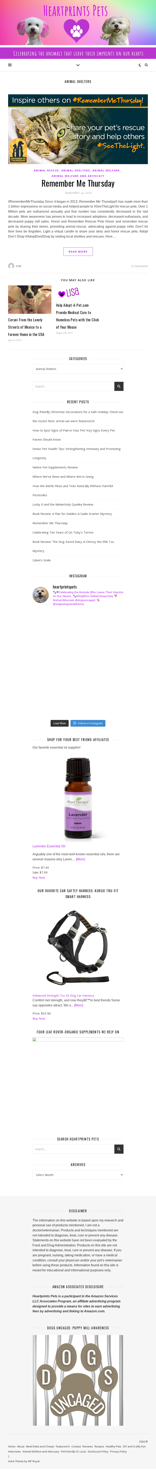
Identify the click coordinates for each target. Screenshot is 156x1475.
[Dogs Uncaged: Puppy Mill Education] (77, 1380)
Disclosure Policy (98, 1451)
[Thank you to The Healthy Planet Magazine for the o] (40, 668)
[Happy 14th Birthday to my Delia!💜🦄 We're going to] (86, 679)
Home (11, 1446)
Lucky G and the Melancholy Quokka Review (62, 504)
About (20, 1446)
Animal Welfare (106, 170)
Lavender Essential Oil (48, 846)
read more (78, 251)
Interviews (14, 1451)
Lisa (18, 266)
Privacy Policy (118, 1451)
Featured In (63, 1446)
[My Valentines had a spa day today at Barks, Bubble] (86, 690)
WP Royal (33, 1461)
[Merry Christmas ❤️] (86, 625)
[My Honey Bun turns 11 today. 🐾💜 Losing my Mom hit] (40, 647)
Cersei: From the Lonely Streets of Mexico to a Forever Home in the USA (26, 327)
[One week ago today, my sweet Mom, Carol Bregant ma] (86, 647)
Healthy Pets (113, 1446)
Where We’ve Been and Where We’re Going (63, 476)
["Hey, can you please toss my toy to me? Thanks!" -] (40, 679)
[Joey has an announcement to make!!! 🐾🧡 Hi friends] (40, 615)
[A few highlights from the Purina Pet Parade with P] (40, 701)
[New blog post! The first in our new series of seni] (86, 658)
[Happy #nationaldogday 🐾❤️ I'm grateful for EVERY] (40, 636)
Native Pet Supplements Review (55, 467)
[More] (80, 859)
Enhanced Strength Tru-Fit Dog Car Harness (63, 995)
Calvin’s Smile (41, 560)
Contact (76, 1446)
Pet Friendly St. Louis (73, 1451)
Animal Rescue (46, 170)
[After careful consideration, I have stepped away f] (86, 615)
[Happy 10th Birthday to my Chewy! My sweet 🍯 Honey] (86, 668)
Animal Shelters (75, 170)
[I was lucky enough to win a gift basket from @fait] (40, 658)
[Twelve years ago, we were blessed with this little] (86, 701)
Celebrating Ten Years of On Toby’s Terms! (62, 532)
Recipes (99, 1446)
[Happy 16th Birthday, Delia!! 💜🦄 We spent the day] (40, 625)
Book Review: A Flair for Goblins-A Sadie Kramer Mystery (72, 514)
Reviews (87, 1446)
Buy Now (38, 877)
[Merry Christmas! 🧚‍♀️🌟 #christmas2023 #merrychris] (40, 711)
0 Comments (139, 266)
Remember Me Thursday (78, 183)
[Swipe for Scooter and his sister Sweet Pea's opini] (86, 711)
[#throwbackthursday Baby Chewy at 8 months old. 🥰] (40, 690)
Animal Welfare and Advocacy (78, 176)
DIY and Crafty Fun (134, 1446)
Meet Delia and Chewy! (40, 1446)
